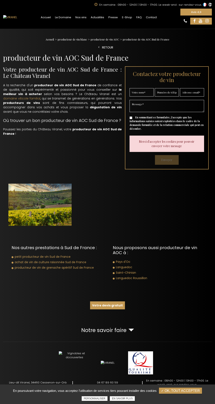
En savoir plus (122, 398)
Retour (107, 47)
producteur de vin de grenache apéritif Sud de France (54, 267)
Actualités (97, 17)
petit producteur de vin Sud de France (43, 257)
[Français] (205, 5)
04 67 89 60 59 (107, 382)
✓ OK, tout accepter (180, 390)
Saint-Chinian (126, 273)
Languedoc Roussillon (131, 278)
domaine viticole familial (21, 98)
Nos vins (81, 17)
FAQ (139, 17)
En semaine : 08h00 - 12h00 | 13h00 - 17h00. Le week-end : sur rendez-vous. (177, 383)
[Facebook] (194, 21)
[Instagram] (207, 21)
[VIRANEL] (10, 17)
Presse (113, 17)
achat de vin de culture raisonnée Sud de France (50, 262)
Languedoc (124, 267)
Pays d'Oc (123, 262)
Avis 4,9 (196, 12)
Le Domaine (63, 17)
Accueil (46, 17)
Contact (151, 17)
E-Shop (127, 17)
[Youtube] (200, 21)
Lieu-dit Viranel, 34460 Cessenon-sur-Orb (38, 382)
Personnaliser (94, 398)
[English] (210, 5)
